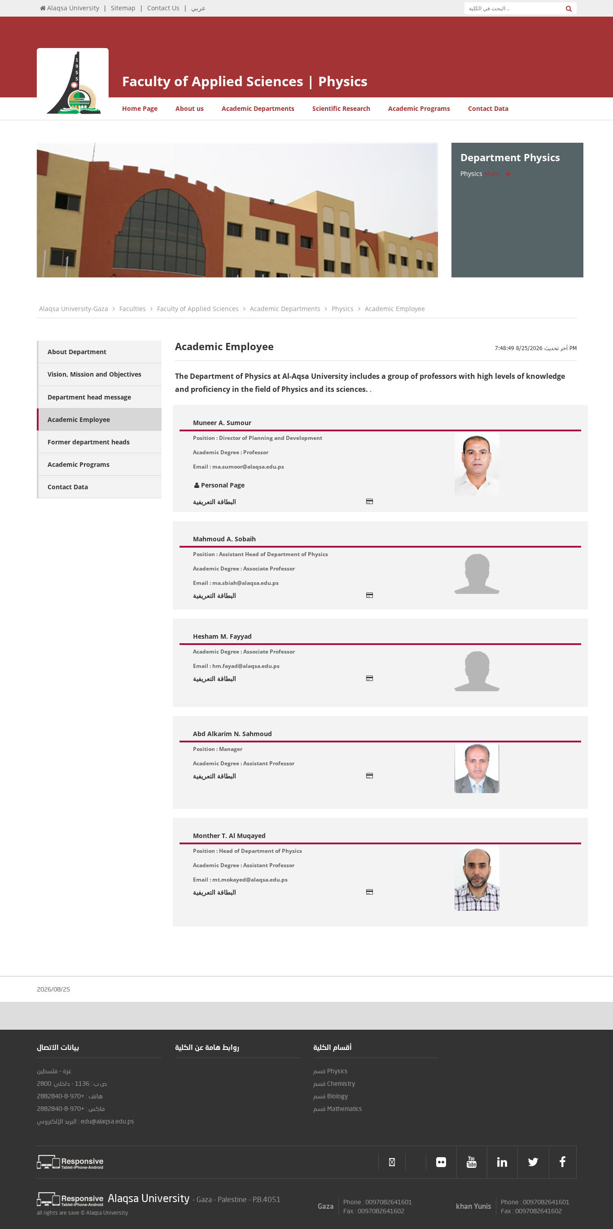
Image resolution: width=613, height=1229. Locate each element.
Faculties (132, 308)
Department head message (89, 397)
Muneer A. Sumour (222, 422)
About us (189, 108)
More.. (494, 173)
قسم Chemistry (334, 1083)
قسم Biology (330, 1096)
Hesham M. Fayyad (222, 636)
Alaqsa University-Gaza (73, 308)
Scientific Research (341, 108)
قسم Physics (330, 1071)
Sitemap (123, 8)
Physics (343, 308)
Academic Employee (395, 308)
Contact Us (163, 8)
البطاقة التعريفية (214, 501)
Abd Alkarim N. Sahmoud (232, 733)
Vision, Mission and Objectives (94, 374)
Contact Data (488, 108)
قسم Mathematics (337, 1108)
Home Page (140, 108)
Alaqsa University (73, 8)
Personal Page (223, 485)
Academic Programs (419, 108)
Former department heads (89, 442)
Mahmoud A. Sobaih (224, 538)
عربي (198, 8)
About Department (77, 351)
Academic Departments (258, 108)
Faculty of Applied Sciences (198, 308)
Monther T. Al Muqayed (229, 835)
